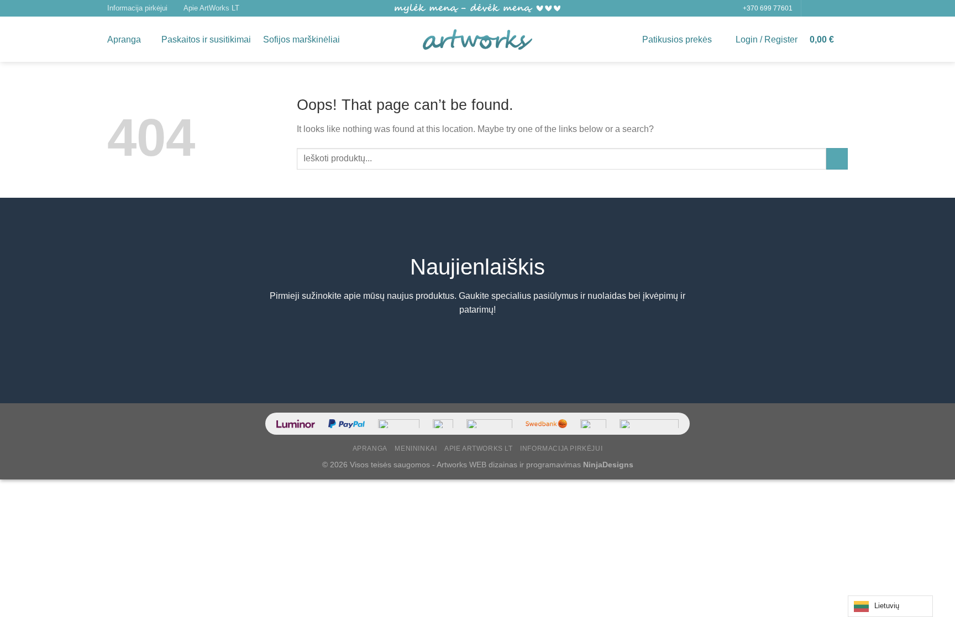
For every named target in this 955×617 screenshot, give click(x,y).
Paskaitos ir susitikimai (206, 39)
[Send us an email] (842, 8)
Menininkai (416, 448)
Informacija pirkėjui (137, 8)
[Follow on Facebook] (810, 8)
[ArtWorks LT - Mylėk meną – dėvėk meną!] (477, 40)
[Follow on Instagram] (821, 8)
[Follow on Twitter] (831, 8)
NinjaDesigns (608, 464)
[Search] (356, 39)
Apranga (124, 39)
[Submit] (837, 159)
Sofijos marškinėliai (301, 39)
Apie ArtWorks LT (211, 8)
